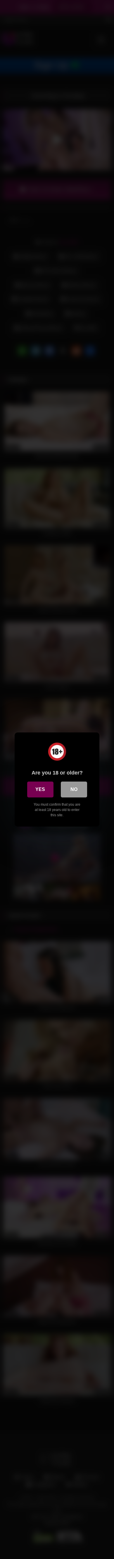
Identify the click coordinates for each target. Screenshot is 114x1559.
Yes (40, 789)
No (73, 789)
